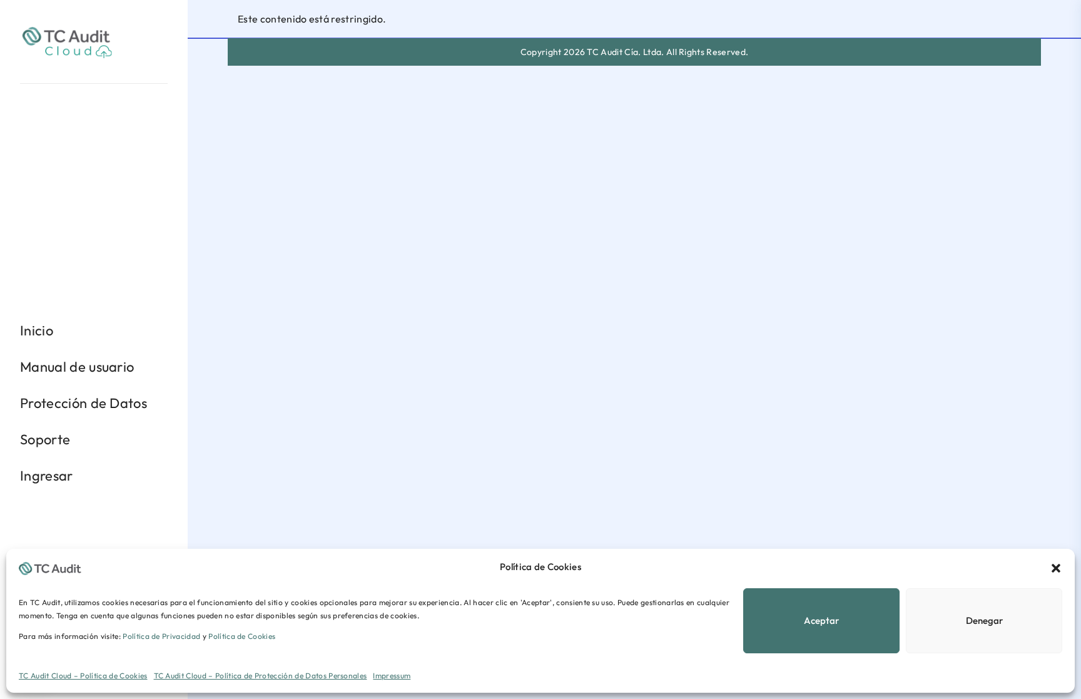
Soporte (45, 439)
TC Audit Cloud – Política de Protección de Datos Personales (260, 675)
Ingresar (46, 475)
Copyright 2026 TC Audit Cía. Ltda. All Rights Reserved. (634, 52)
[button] (1056, 567)
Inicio (36, 330)
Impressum (391, 675)
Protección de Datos (83, 403)
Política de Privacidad (161, 636)
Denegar (984, 620)
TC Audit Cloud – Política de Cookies (83, 675)
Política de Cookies (241, 636)
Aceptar (821, 620)
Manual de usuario (77, 366)
